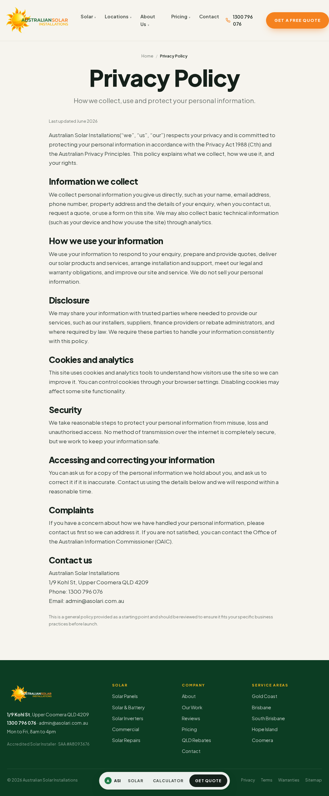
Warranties (288, 780)
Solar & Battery (128, 707)
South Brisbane (268, 718)
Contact (209, 16)
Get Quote (208, 780)
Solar (87, 16)
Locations (117, 16)
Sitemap (313, 780)
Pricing (179, 16)
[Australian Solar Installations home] (37, 20)
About (189, 696)
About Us (147, 20)
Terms (266, 780)
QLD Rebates (196, 740)
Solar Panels (125, 696)
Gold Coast (264, 696)
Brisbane (261, 707)
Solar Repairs (126, 740)
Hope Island (265, 729)
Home (147, 55)
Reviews (191, 718)
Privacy (248, 780)
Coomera (262, 740)
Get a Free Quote (297, 20)
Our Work (192, 707)
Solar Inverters (127, 718)
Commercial (125, 729)
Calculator (168, 780)
